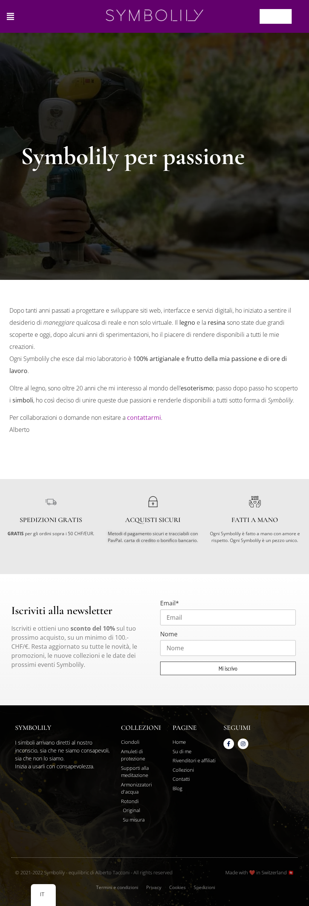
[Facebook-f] (228, 744)
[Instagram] (243, 744)
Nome (168, 634)
